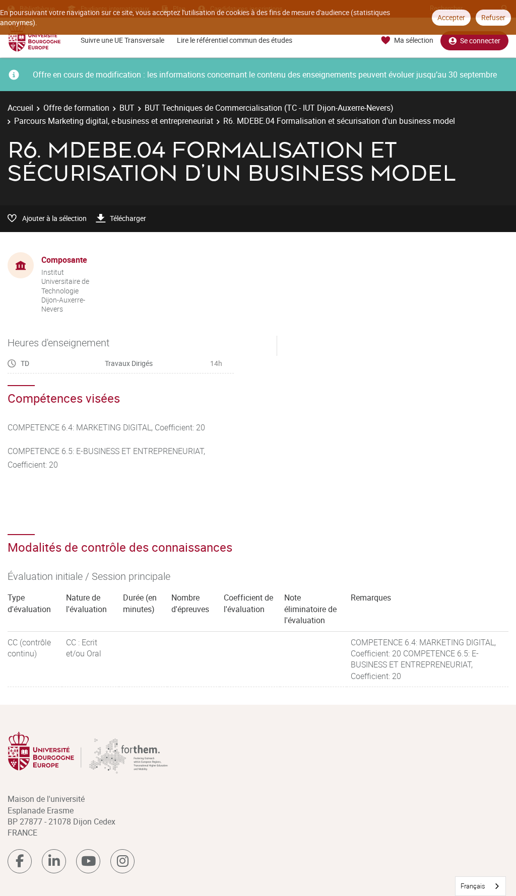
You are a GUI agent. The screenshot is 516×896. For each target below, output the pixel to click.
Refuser (493, 17)
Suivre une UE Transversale (122, 40)
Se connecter (480, 40)
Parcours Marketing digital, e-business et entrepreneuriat (113, 120)
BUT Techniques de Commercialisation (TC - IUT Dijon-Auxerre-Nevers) (269, 107)
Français (473, 885)
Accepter (451, 17)
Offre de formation (76, 107)
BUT (127, 107)
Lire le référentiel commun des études (234, 40)
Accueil (20, 107)
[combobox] (480, 886)
